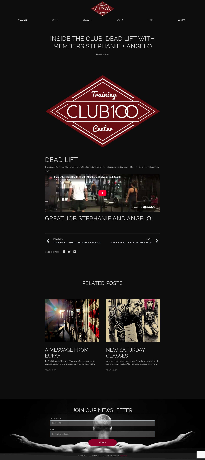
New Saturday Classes (125, 353)
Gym (53, 20)
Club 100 (22, 20)
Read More (50, 370)
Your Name (55, 419)
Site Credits (123, 456)
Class (86, 20)
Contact (182, 20)
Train (150, 20)
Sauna (120, 20)
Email (53, 429)
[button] (64, 251)
